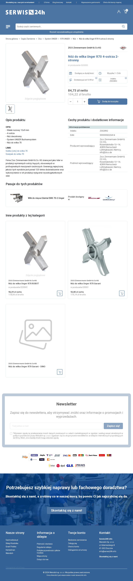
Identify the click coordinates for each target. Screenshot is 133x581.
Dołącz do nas (42, 559)
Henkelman (10, 550)
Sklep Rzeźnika (12, 543)
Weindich (9, 553)
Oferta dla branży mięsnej (112, 2)
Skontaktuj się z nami (108, 557)
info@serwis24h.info (107, 551)
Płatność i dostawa (44, 544)
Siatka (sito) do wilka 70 (17, 151)
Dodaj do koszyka (110, 101)
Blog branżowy (58, 2)
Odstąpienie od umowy (77, 550)
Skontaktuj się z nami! (66, 510)
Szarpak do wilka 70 (15, 154)
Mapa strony (42, 556)
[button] (70, 101)
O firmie (46, 2)
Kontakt (69, 2)
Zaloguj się (72, 543)
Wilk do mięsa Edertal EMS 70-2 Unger (46, 198)
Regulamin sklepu (44, 547)
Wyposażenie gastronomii (90, 2)
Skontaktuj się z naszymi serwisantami (20, 2)
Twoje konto (76, 533)
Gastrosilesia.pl (12, 540)
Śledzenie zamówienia (77, 540)
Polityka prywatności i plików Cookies (48, 551)
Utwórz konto (73, 547)
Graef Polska (11, 547)
